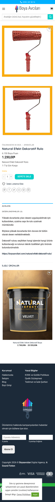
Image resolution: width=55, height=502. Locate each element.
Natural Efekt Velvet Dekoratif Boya (27, 343)
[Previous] (4, 79)
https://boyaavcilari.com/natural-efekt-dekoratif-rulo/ (27, 253)
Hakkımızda (7, 375)
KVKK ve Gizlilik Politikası (37, 375)
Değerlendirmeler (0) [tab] (12, 211)
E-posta (5, 441)
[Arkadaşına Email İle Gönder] (19, 190)
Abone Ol (8, 449)
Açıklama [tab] (6, 206)
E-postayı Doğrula (35, 441)
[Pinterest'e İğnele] (23, 190)
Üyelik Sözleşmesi (33, 378)
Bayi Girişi (6, 385)
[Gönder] (50, 16)
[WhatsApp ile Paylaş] (4, 190)
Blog (4, 382)
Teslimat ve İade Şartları (36, 382)
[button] (3, 8)
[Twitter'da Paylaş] (14, 190)
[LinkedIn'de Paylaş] (28, 190)
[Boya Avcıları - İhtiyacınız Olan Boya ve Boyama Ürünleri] (27, 8)
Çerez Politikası (24, 494)
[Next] (12, 79)
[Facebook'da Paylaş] (9, 190)
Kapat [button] (35, 495)
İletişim (5, 378)
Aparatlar (29, 145)
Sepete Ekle (24, 176)
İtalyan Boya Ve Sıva (11, 145)
